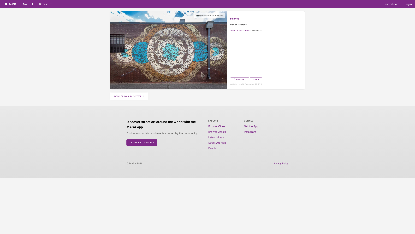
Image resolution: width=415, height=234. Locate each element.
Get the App (251, 126)
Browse (43, 4)
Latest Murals (216, 137)
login (409, 4)
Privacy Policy (281, 163)
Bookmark (241, 79)
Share (256, 79)
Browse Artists (217, 131)
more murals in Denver (127, 96)
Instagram (250, 131)
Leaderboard (391, 4)
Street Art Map (217, 142)
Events (212, 148)
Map (25, 4)
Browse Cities (216, 126)
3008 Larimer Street (239, 30)
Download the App (142, 142)
